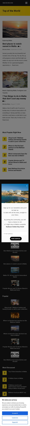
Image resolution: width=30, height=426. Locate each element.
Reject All (15, 422)
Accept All (15, 413)
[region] (15, 411)
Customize (15, 417)
